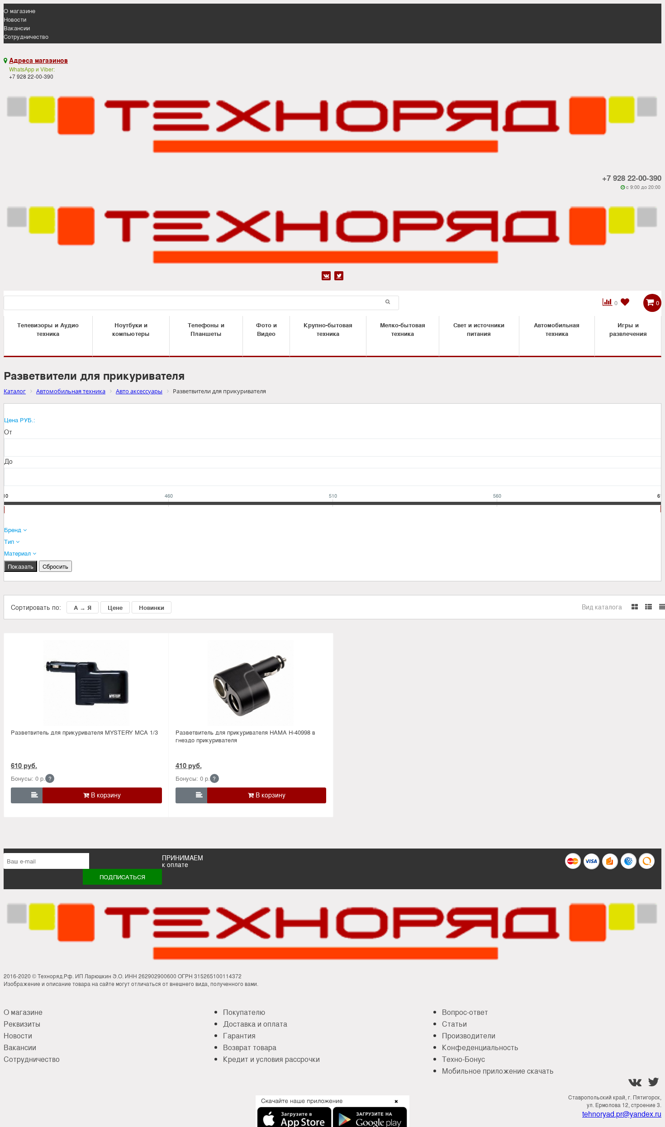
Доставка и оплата (255, 1024)
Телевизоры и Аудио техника (48, 329)
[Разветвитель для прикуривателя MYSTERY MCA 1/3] (86, 683)
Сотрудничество (26, 36)
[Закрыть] (393, 1106)
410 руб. (189, 765)
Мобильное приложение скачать (498, 1071)
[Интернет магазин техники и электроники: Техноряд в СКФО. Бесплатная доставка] (332, 119)
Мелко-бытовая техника (402, 329)
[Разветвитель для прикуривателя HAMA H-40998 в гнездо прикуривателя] (251, 683)
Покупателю (244, 1012)
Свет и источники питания (478, 329)
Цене (115, 607)
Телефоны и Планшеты (206, 329)
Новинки (151, 607)
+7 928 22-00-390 (631, 177)
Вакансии (17, 28)
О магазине (19, 10)
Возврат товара (249, 1047)
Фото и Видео (266, 329)
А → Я (82, 607)
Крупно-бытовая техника (328, 329)
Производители (468, 1035)
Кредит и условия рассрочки (271, 1059)
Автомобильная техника (557, 329)
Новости (15, 19)
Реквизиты (22, 1024)
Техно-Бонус (463, 1059)
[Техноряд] (332, 229)
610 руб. (24, 765)
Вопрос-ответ (465, 1012)
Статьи (454, 1024)
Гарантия (239, 1035)
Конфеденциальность (480, 1047)
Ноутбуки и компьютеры (131, 329)
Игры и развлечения (628, 329)
